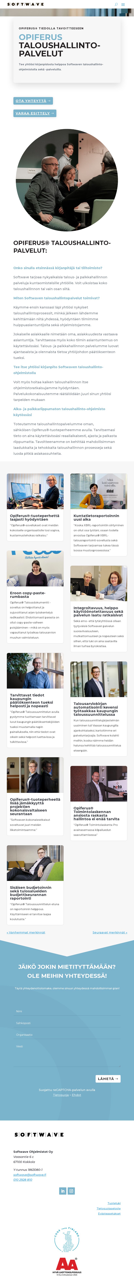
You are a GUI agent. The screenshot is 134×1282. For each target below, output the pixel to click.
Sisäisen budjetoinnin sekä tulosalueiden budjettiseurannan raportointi (30, 893)
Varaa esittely (33, 113)
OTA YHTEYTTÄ (31, 101)
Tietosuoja (61, 1095)
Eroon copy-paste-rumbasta (27, 595)
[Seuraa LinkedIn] (62, 1191)
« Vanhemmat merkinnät (26, 932)
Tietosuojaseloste (109, 1208)
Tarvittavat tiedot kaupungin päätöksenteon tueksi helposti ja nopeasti (31, 700)
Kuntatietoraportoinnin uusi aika (96, 518)
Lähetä (106, 1079)
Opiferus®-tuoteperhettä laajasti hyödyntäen (34, 518)
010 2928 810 (22, 1180)
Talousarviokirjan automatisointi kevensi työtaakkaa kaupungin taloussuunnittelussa (96, 709)
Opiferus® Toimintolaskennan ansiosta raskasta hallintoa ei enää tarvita (96, 813)
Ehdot (76, 1095)
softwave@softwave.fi (29, 1175)
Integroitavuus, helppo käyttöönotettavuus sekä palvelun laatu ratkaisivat (98, 611)
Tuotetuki (114, 1203)
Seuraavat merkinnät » (110, 932)
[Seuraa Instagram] (71, 1191)
